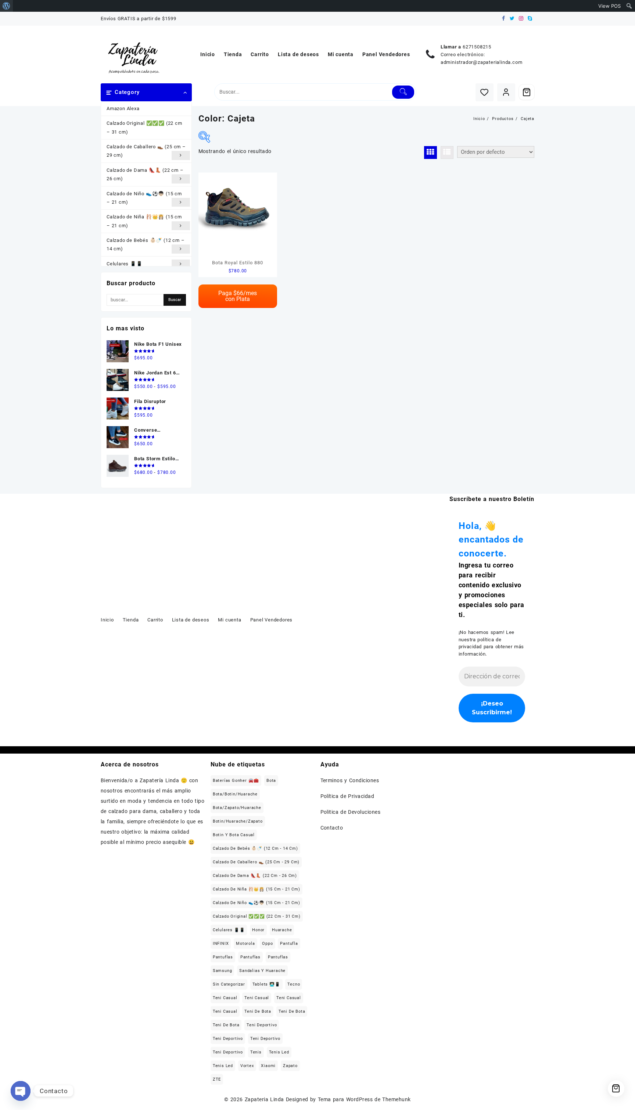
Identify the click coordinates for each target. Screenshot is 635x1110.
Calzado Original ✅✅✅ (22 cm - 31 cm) (257, 916)
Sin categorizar (229, 984)
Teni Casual (225, 997)
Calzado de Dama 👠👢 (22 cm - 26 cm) (255, 875)
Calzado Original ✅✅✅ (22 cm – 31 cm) (144, 127)
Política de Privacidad (347, 796)
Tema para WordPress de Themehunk (364, 1099)
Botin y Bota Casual (234, 834)
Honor (258, 930)
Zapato (290, 1065)
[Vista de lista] (447, 152)
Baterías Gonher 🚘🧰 (236, 780)
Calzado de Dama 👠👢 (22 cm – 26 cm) (145, 174)
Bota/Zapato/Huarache (237, 807)
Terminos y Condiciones (349, 780)
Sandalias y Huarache (262, 970)
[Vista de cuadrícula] (430, 152)
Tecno (293, 984)
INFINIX (221, 943)
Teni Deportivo (262, 1025)
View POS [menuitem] (609, 6)
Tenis (256, 1052)
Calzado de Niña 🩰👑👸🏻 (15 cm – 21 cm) (144, 221)
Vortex (247, 1065)
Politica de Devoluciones (350, 812)
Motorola (245, 943)
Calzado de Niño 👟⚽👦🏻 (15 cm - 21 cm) (256, 902)
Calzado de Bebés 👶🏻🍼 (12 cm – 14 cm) (145, 244)
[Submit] (403, 92)
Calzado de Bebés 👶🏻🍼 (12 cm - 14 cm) (255, 848)
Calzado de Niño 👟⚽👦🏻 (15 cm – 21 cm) (144, 198)
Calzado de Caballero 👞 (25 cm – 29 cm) (146, 151)
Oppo (267, 943)
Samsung (222, 970)
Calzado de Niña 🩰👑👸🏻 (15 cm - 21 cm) (256, 889)
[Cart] (526, 92)
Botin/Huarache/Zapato (238, 821)
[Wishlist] (485, 92)
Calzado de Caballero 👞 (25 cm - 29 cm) (256, 862)
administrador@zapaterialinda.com (482, 62)
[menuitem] (6, 6)
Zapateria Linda (264, 1099)
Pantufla (289, 943)
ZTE (217, 1079)
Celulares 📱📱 (125, 263)
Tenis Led (279, 1052)
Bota (271, 780)
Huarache (282, 930)
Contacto (331, 828)
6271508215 (477, 47)
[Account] (506, 92)
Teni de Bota (257, 1011)
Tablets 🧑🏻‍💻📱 (266, 984)
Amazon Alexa (123, 108)
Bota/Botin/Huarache (235, 794)
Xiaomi (268, 1065)
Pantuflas (223, 957)
